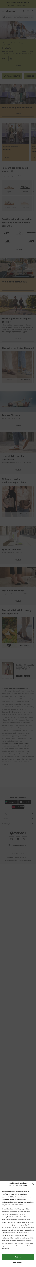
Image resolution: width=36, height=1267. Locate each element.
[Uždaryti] (33, 1184)
